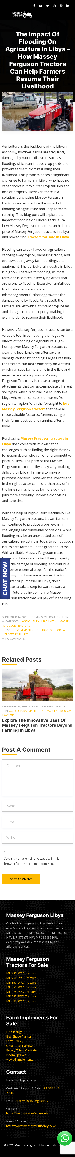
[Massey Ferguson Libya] (22, 14)
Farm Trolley (14, 1041)
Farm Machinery (27, 630)
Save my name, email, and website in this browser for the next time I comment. (31, 861)
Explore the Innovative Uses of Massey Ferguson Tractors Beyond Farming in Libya (37, 725)
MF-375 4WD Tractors (21, 992)
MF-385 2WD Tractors (21, 996)
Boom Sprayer (16, 1055)
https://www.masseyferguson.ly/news (31, 1126)
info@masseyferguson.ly (31, 1101)
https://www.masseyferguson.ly (27, 1113)
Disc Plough (14, 1032)
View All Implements (19, 1060)
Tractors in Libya (16, 634)
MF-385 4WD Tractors (21, 1001)
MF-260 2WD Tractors (21, 978)
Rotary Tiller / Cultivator (22, 1050)
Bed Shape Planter (18, 1036)
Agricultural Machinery (39, 621)
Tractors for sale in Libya (48, 237)
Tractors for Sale (55, 630)
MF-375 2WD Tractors (21, 987)
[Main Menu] (5, 14)
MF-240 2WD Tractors (21, 973)
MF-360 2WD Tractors (21, 982)
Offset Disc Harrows (20, 1046)
